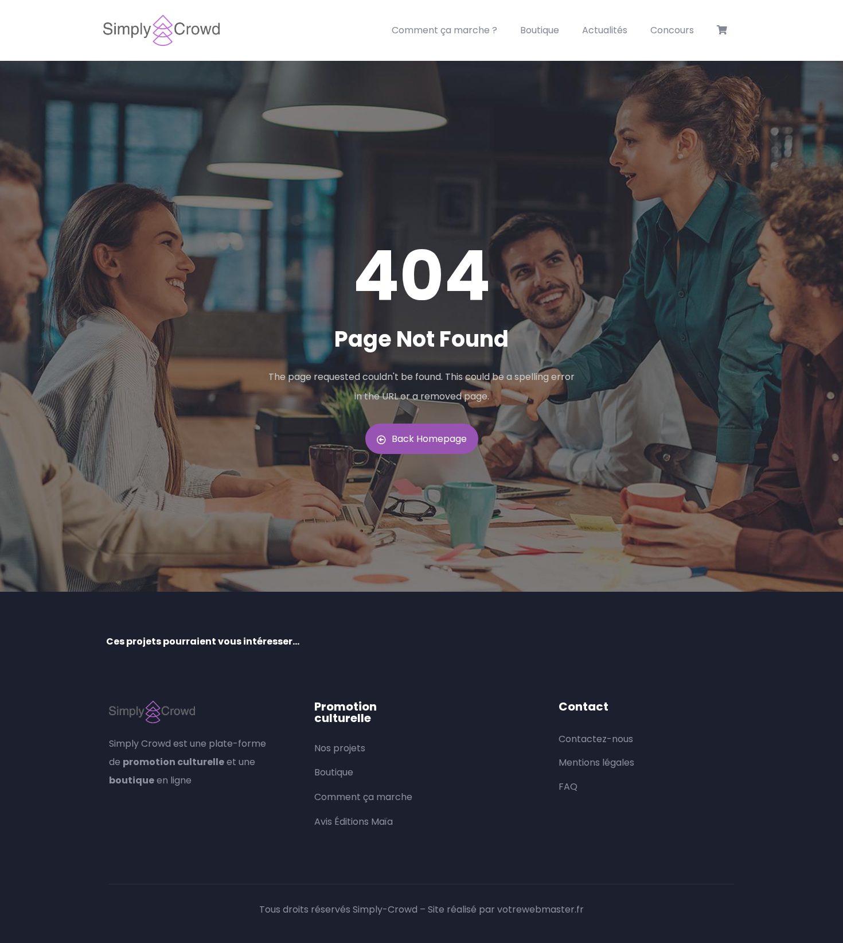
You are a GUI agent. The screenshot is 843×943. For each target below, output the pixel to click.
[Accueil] (161, 30)
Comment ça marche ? (444, 30)
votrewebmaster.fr (540, 909)
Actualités (604, 30)
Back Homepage (429, 438)
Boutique (539, 30)
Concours (672, 30)
